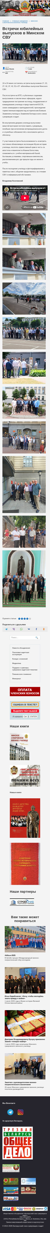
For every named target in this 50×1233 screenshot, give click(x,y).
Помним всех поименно (21, 674)
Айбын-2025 (10, 955)
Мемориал (16, 679)
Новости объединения (21, 648)
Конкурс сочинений (20, 659)
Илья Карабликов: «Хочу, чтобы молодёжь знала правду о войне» (24, 997)
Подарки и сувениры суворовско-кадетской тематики (24, 669)
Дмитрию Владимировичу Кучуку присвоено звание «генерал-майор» (25, 1040)
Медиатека (16, 663)
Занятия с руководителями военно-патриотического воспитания (21, 1083)
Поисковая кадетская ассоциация (20, 653)
